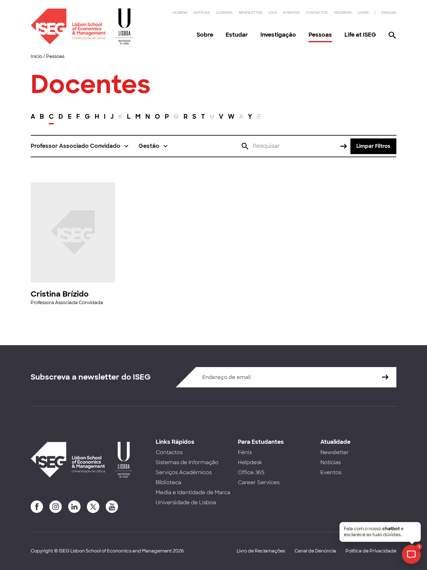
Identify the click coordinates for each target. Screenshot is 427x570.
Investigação (278, 35)
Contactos (317, 12)
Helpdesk (343, 12)
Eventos (291, 12)
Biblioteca (168, 482)
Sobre (205, 35)
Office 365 (251, 472)
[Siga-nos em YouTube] (112, 506)
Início (36, 56)
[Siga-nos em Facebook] (37, 506)
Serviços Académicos (184, 472)
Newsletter (250, 12)
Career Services (258, 482)
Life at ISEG (360, 35)
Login (363, 12)
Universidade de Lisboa (186, 502)
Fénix (245, 452)
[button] (80, 146)
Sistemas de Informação (187, 462)
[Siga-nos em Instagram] (55, 506)
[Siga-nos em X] (93, 506)
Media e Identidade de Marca (193, 492)
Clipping (224, 12)
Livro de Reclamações (261, 551)
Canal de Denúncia (315, 551)
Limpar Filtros (373, 146)
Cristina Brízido (59, 294)
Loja (273, 12)
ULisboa (180, 12)
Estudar (237, 35)
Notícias (201, 12)
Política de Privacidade (370, 551)
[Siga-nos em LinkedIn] (74, 506)
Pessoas (320, 35)
